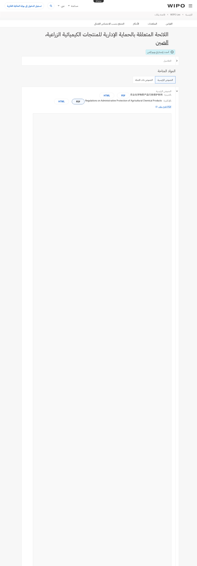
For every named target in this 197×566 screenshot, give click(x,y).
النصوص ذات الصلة (144, 80)
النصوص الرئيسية (165, 80)
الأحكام (136, 23)
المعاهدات (152, 23)
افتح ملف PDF (164, 106)
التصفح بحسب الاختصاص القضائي (109, 23)
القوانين (169, 23)
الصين (162, 42)
